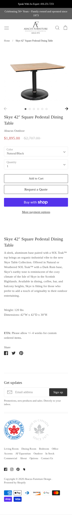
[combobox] (36, 152)
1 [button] (25, 109)
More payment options (36, 212)
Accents (8, 453)
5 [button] (42, 109)
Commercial (10, 458)
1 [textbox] (7, 166)
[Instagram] (10, 468)
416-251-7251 (47, 4)
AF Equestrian (23, 453)
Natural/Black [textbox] (15, 153)
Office (55, 448)
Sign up (58, 392)
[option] (36, 76)
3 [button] (34, 109)
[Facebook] (4, 468)
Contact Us (47, 458)
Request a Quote (36, 189)
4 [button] (38, 109)
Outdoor (38, 453)
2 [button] (30, 109)
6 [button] (46, 109)
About (23, 458)
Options (34, 458)
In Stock (49, 453)
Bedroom (44, 448)
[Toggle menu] (6, 27)
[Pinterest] (16, 468)
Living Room (11, 448)
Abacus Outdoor (14, 130)
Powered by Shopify (15, 482)
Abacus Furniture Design (38, 478)
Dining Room (28, 448)
